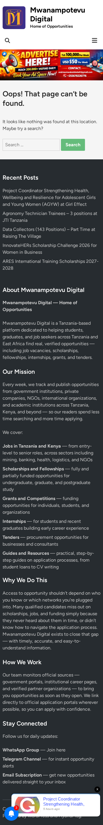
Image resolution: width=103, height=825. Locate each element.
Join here (56, 750)
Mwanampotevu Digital (57, 14)
